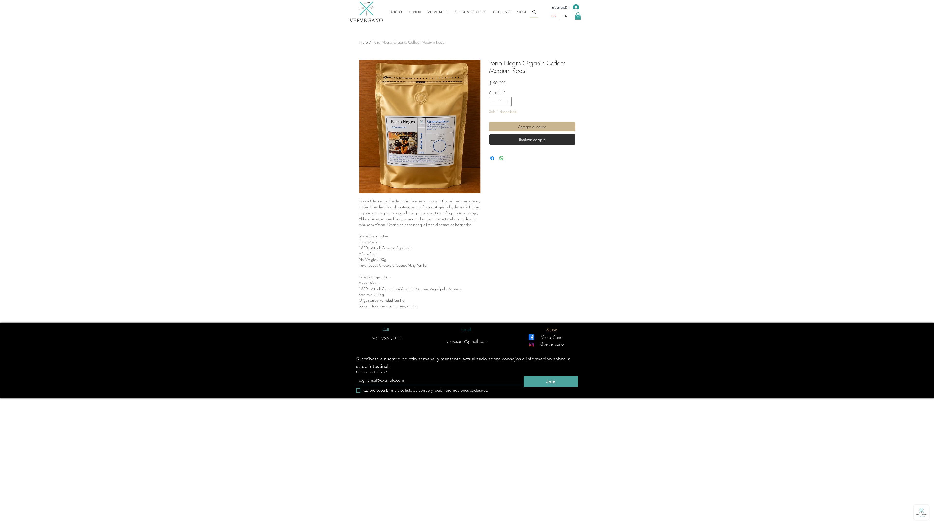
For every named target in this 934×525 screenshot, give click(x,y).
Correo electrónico (371, 372)
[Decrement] (493, 101)
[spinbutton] (500, 101)
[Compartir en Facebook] (492, 158)
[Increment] (508, 101)
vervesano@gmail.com (467, 341)
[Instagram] (531, 345)
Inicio (363, 42)
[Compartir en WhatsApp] (501, 158)
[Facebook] (531, 337)
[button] (578, 16)
